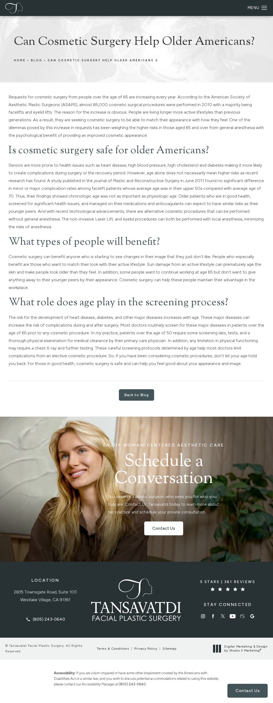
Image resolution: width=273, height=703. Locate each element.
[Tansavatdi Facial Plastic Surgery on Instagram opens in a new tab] (203, 616)
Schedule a (163, 465)
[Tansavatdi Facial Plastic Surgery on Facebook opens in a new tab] (212, 616)
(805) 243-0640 (132, 684)
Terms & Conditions (113, 648)
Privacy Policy (145, 648)
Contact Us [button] (247, 690)
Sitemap (169, 648)
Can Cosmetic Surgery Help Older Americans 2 (103, 60)
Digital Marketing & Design (246, 649)
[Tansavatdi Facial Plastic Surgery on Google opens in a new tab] (252, 616)
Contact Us (163, 528)
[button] (264, 8)
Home (20, 60)
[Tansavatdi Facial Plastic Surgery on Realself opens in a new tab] (242, 616)
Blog (36, 60)
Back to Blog (136, 395)
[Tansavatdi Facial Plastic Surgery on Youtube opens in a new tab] (232, 616)
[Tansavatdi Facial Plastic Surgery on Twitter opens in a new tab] (222, 616)
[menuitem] (203, 616)
